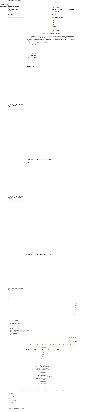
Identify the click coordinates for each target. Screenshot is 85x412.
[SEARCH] (83, 4)
